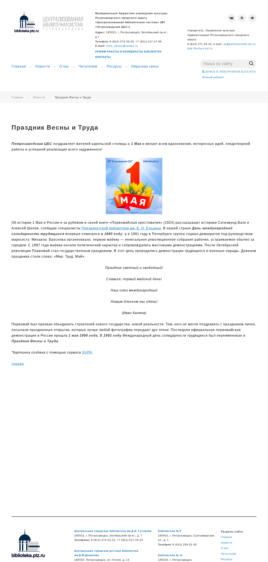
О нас (225, 548)
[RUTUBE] (242, 18)
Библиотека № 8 (169, 531)
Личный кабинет (213, 77)
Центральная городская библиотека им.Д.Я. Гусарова (113, 531)
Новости (39, 97)
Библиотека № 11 (170, 555)
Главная (17, 97)
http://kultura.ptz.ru (200, 48)
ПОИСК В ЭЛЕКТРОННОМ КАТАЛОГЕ (230, 71)
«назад (18, 363)
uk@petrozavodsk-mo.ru (239, 44)
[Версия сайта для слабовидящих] (252, 18)
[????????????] (49, 22)
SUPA (87, 352)
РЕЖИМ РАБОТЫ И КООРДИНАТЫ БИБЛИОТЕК (128, 51)
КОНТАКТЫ (103, 57)
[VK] (231, 18)
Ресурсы (226, 559)
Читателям (228, 553)
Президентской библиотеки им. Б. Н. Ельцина (121, 228)
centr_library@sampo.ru (122, 46)
